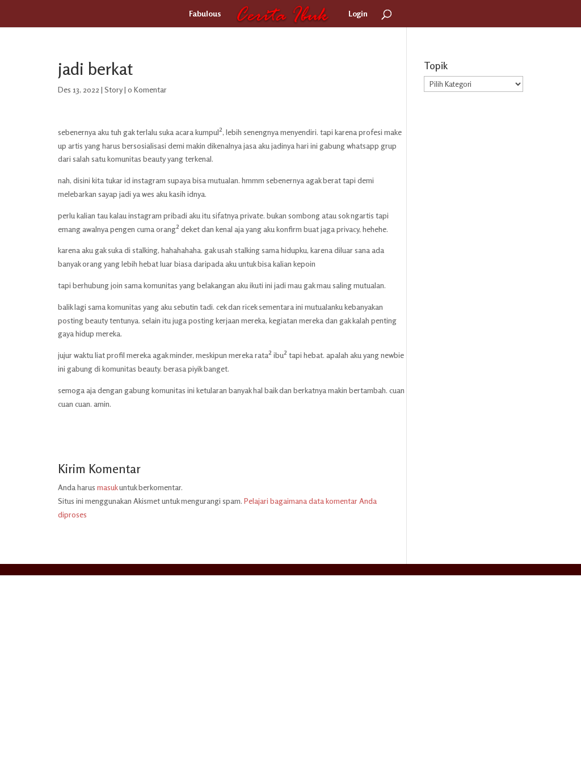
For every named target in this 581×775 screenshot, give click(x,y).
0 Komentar (147, 89)
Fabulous (205, 14)
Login (358, 14)
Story (113, 89)
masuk (107, 487)
